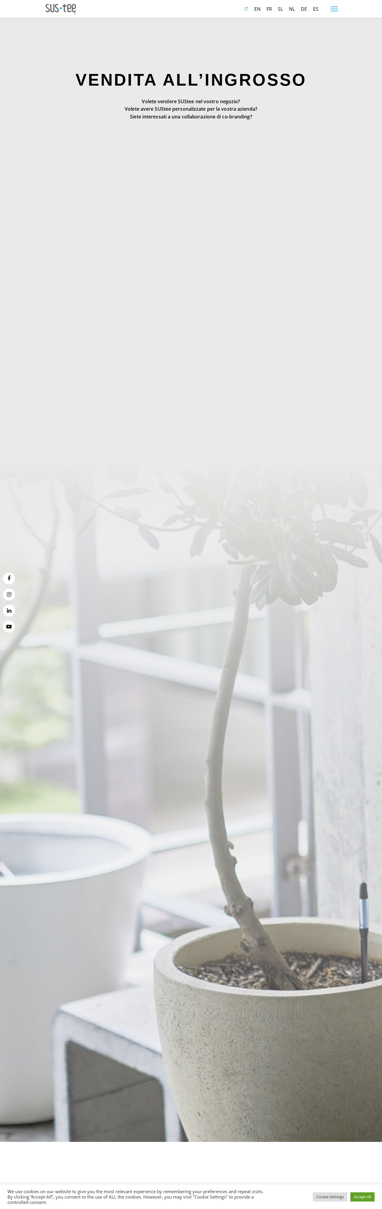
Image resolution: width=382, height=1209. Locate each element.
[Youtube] (9, 627)
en (257, 9)
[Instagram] (9, 594)
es (315, 9)
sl (280, 9)
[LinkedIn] (9, 611)
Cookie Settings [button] (330, 1196)
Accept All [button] (362, 1196)
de (304, 9)
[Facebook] (9, 578)
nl (292, 9)
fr (269, 9)
